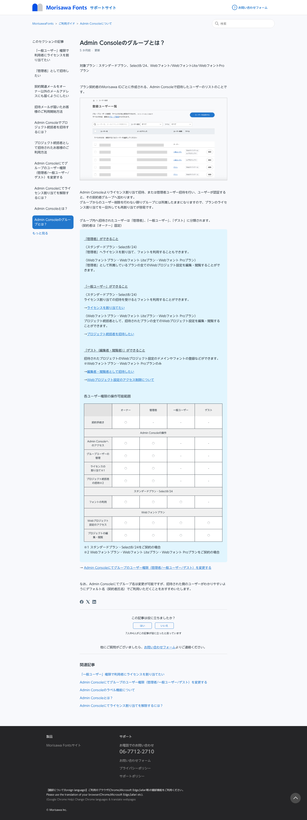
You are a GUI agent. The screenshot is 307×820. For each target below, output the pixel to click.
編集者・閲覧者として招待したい (110, 371)
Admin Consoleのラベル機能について (107, 690)
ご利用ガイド (67, 23)
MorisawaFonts (43, 23)
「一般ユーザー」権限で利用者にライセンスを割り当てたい (51, 55)
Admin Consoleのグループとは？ (52, 222)
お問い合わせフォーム (159, 647)
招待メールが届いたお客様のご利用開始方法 (51, 109)
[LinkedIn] (94, 602)
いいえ (164, 625)
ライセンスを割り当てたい (106, 307)
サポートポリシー (132, 776)
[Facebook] (82, 602)
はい (142, 625)
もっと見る (40, 233)
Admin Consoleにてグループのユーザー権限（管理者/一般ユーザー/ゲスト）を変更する (51, 170)
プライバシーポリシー (135, 768)
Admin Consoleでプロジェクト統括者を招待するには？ (51, 127)
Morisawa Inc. (58, 810)
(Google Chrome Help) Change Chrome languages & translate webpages (91, 799)
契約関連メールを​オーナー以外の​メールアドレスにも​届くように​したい (51, 91)
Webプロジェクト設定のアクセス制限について (120, 379)
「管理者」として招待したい (51, 73)
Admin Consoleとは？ (51, 208)
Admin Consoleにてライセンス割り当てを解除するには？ (52, 193)
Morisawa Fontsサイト (63, 745)
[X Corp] (88, 602)
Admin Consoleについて (96, 23)
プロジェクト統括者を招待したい (110, 334)
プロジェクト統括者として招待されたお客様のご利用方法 (51, 147)
